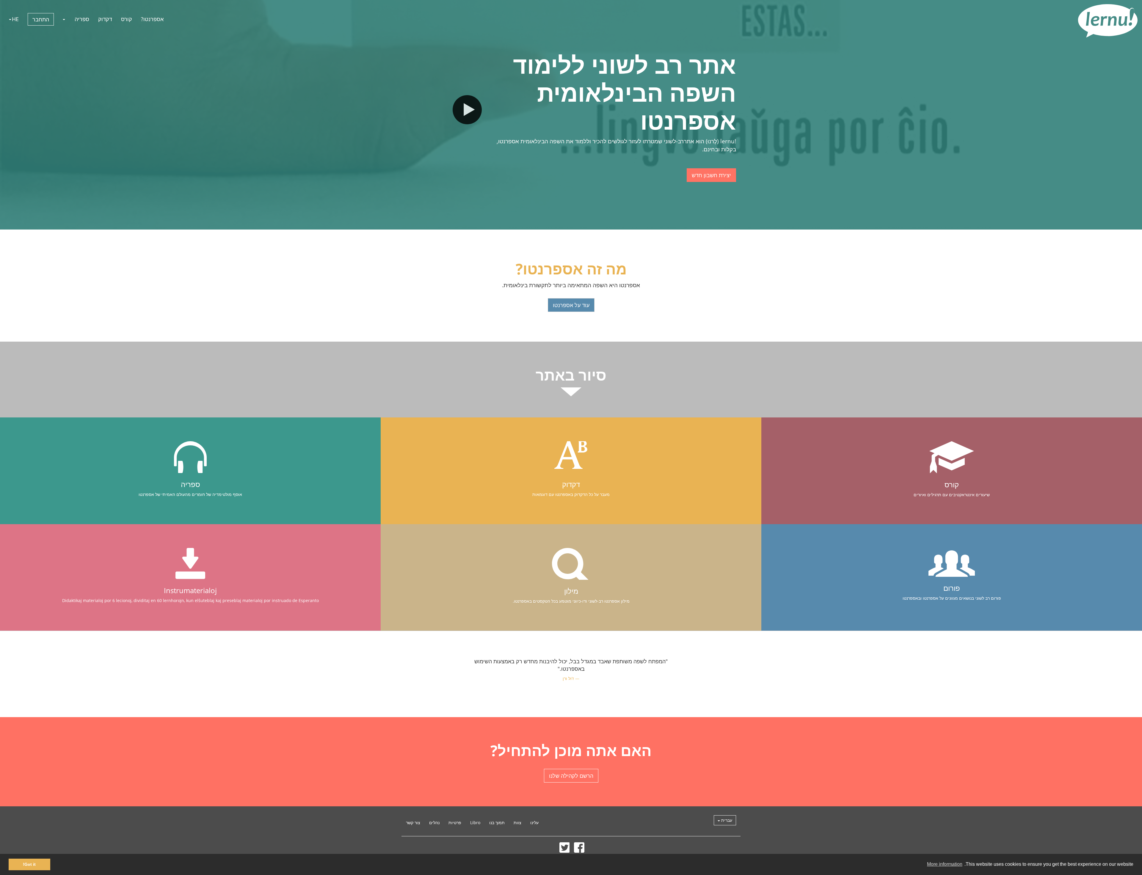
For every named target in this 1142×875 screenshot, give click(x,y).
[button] (64, 19)
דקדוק (105, 19)
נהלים (434, 822)
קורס (126, 19)
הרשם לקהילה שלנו (571, 775)
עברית (726, 820)
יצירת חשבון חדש (711, 175)
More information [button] (944, 864)
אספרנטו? (152, 19)
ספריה (82, 19)
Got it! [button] (29, 864)
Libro (475, 822)
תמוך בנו (497, 822)
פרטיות (454, 822)
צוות (517, 822)
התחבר (40, 19)
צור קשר (413, 822)
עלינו (534, 822)
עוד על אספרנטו (571, 305)
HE (15, 19)
